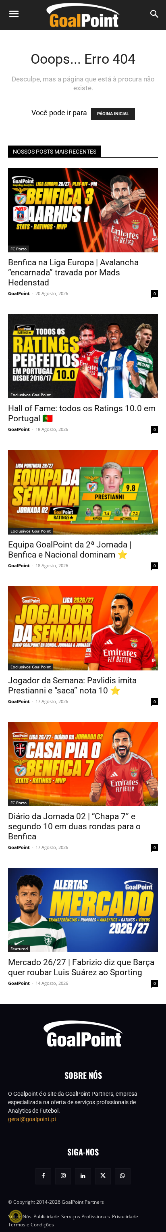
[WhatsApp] (123, 1176)
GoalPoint (19, 293)
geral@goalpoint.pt (32, 1119)
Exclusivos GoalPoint (30, 394)
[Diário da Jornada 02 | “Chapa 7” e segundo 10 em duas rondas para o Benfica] (83, 764)
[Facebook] (43, 1176)
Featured (19, 948)
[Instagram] (63, 1176)
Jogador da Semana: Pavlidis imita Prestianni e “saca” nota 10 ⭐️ (72, 685)
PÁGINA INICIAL (113, 114)
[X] (103, 1176)
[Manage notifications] (15, 1216)
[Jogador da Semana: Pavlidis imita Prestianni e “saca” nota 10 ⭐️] (83, 628)
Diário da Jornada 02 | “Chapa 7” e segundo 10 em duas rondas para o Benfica (74, 826)
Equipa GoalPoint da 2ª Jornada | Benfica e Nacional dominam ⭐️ (69, 550)
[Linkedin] (83, 1176)
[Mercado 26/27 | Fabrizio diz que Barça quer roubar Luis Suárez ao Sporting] (83, 910)
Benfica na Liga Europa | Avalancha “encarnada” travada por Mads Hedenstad (73, 272)
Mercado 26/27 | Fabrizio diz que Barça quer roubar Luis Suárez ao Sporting (81, 967)
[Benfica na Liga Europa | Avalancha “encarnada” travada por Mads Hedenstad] (83, 210)
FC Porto (18, 249)
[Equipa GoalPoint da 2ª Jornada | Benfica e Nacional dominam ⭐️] (83, 492)
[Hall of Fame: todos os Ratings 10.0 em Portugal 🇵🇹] (83, 356)
